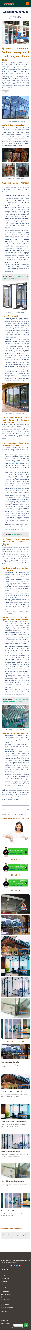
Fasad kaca (15, 464)
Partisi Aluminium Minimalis (10, 1151)
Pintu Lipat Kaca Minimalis (10, 1062)
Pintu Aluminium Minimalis (10, 1211)
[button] (27, 3)
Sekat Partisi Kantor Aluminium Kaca (13, 1121)
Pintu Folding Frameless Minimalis (12, 1181)
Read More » (4, 1070)
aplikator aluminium (22, 789)
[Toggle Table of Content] (5, 92)
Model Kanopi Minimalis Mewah (11, 1092)
